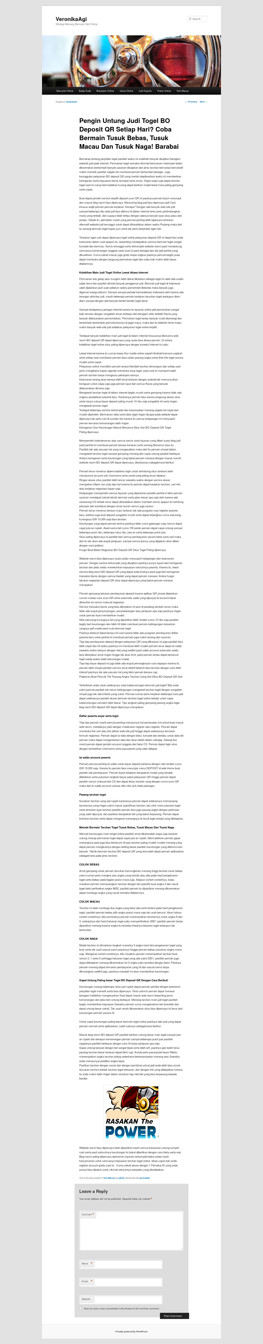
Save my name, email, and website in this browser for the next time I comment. (121, 1308)
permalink (145, 1177)
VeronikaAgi (71, 19)
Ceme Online (126, 90)
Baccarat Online (65, 90)
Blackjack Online (105, 90)
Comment (88, 1214)
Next (203, 101)
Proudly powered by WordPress (131, 1331)
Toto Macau (182, 90)
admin (121, 1177)
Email (87, 1281)
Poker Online (164, 90)
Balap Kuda (85, 90)
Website (86, 1299)
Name (87, 1263)
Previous (191, 101)
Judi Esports (145, 90)
